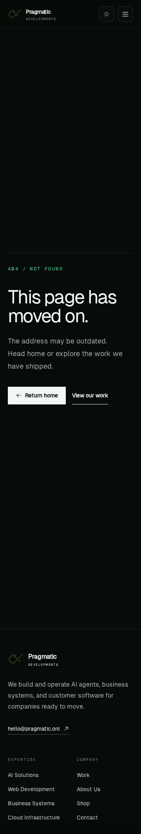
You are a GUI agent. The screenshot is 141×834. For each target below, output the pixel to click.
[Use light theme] (106, 14)
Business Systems (31, 803)
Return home (41, 395)
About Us (88, 789)
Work (83, 775)
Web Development (31, 789)
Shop (83, 803)
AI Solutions (23, 775)
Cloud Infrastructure (34, 817)
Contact (87, 817)
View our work (90, 395)
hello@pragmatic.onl (34, 729)
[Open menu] (125, 14)
